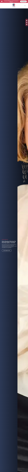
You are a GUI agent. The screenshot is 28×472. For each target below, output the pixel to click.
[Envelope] (27, 24)
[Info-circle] (27, 20)
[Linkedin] (27, 22)
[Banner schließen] (27, 1)
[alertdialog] (14, 1)
